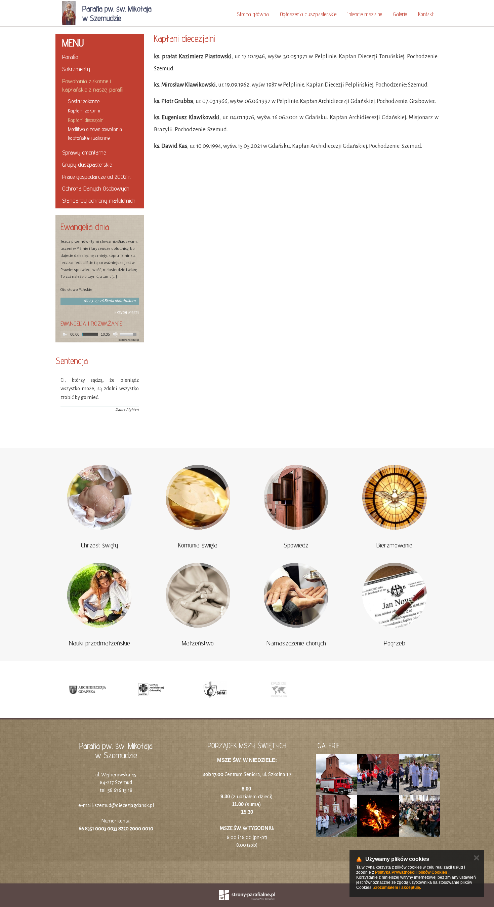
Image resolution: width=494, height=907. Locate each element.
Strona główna (253, 14)
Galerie (400, 14)
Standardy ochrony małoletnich (98, 200)
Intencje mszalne (364, 14)
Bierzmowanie (394, 545)
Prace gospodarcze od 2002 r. (96, 176)
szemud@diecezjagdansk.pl (124, 805)
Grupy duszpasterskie (87, 164)
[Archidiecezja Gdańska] (87, 689)
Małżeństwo (198, 643)
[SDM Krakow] (215, 689)
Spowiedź (296, 545)
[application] (99, 334)
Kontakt (426, 14)
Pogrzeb (394, 643)
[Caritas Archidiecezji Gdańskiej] (151, 689)
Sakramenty (76, 68)
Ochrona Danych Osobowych (95, 188)
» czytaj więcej (127, 312)
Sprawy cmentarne (84, 152)
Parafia (70, 56)
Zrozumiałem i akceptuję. (397, 887)
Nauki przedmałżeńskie (99, 643)
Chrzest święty (99, 545)
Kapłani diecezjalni (86, 120)
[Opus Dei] (278, 689)
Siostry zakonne (83, 101)
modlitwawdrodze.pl (129, 340)
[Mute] (115, 334)
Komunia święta (197, 545)
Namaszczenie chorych (296, 643)
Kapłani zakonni (84, 110)
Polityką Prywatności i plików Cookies (411, 872)
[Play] (65, 334)
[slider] (129, 333)
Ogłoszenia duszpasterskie (308, 14)
